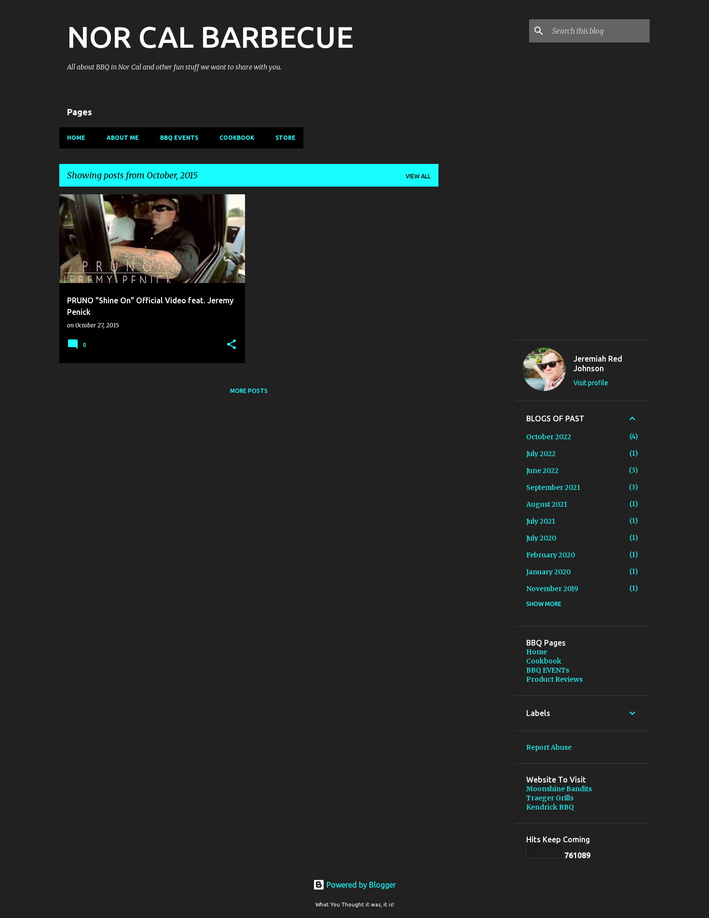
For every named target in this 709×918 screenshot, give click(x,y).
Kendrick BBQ (550, 807)
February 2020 (550, 555)
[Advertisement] (476, 475)
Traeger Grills (549, 798)
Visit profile (590, 383)
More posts (249, 391)
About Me (123, 138)
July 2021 (540, 521)
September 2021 (553, 487)
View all (418, 176)
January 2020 (548, 571)
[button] (231, 344)
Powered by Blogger (360, 884)
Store (285, 138)
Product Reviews (554, 679)
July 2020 (541, 538)
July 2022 (541, 453)
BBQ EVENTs (179, 138)
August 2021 (546, 504)
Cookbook (236, 138)
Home (76, 138)
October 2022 (548, 436)
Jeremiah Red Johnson (597, 363)
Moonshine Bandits (559, 788)
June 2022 (542, 470)
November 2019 (552, 588)
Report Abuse (549, 747)
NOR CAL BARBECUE (210, 37)
